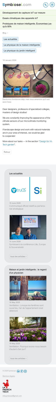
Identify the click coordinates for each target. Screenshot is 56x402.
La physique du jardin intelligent (19, 50)
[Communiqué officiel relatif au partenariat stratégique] (28, 177)
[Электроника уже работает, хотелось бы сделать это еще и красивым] (28, 65)
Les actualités (10, 39)
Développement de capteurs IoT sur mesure (24, 12)
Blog (4, 33)
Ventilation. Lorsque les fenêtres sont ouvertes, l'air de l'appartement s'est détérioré (26, 308)
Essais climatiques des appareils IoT (20, 18)
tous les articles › (18, 256)
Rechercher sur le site (45, 4)
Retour (7, 152)
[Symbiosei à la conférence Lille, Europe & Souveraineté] (28, 216)
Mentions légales (9, 376)
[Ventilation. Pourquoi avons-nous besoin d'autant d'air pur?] (28, 318)
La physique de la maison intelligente (22, 44)
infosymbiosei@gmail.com (12, 396)
